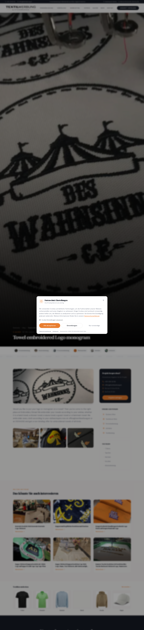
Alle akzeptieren (50, 326)
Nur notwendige (94, 326)
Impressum (55, 331)
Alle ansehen (126, 587)
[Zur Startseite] (20, 8)
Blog (23, 328)
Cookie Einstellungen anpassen (52, 320)
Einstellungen (72, 326)
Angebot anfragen (128, 8)
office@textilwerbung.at (25, 1)
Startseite (16, 328)
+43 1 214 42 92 (11, 1)
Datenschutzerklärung (91, 316)
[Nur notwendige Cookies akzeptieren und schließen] (103, 300)
